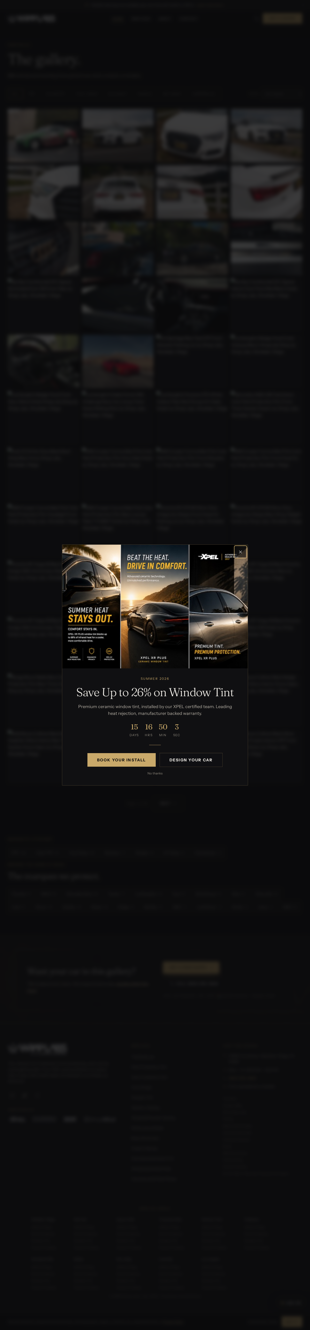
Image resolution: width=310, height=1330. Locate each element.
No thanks (155, 773)
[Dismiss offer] (240, 552)
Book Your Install (121, 759)
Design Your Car (191, 759)
